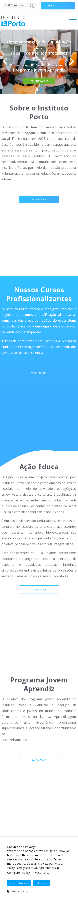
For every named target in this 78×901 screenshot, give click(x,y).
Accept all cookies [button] (19, 883)
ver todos (39, 372)
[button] (17, 891)
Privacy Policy (40, 872)
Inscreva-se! (39, 81)
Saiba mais (39, 199)
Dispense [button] (41, 883)
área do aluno (58, 5)
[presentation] (7, 62)
